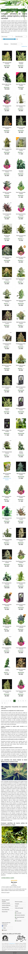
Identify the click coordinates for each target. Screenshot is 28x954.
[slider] (4, 39)
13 (4, 703)
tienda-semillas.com (12, 943)
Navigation (14, 10)
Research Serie (5, 911)
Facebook (5, 925)
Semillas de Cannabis (6, 903)
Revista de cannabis (18, 901)
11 (25, 700)
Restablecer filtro (24, 46)
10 (23, 700)
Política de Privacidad (19, 908)
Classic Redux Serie (5, 909)
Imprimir (16, 905)
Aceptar (14, 952)
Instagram (5, 930)
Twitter (4, 928)
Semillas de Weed (5, 907)
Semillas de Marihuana (6, 905)
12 (2, 703)
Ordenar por (6, 44)
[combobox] (7, 36)
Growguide (17, 903)
